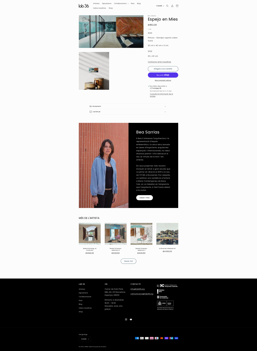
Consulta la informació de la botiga (161, 95)
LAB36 (86, 346)
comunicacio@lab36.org (142, 294)
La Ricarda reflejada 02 (167, 248)
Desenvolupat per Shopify (97, 346)
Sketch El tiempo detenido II (141, 249)
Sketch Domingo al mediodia (89, 249)
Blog (80, 304)
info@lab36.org (138, 289)
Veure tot (128, 261)
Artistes (82, 289)
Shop (81, 312)
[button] (121, 3)
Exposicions (83, 293)
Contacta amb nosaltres (159, 62)
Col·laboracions (85, 297)
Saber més (145, 198)
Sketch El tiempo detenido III (115, 249)
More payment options (163, 80)
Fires (80, 300)
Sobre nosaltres (85, 308)
